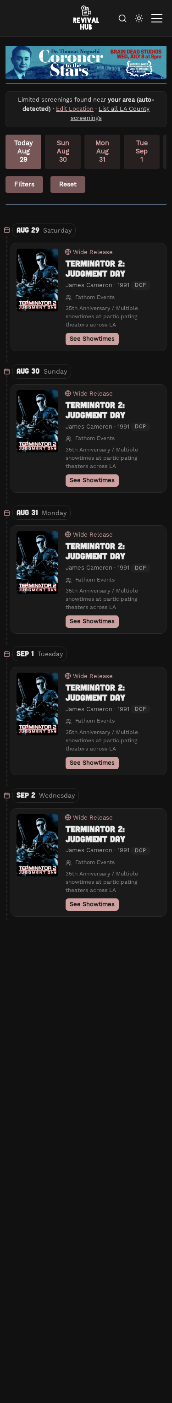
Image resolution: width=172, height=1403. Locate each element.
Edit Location (75, 109)
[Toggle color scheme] (139, 18)
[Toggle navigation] (157, 18)
